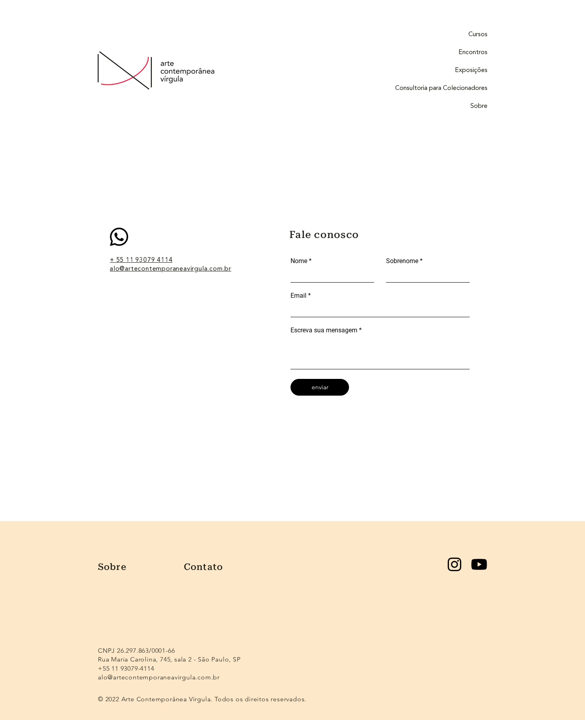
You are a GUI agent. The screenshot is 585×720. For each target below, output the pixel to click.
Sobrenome (402, 261)
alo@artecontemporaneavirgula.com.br (170, 269)
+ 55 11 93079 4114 (141, 260)
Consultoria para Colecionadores (441, 88)
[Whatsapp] (119, 237)
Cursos (478, 34)
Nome (299, 261)
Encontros (473, 52)
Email (298, 296)
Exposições (471, 70)
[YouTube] (479, 564)
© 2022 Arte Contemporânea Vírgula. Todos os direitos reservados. (203, 699)
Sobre (479, 106)
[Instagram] (454, 564)
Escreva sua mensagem (324, 330)
